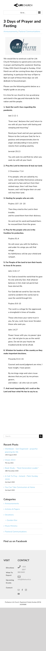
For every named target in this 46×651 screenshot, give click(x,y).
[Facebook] (22, 590)
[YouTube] (19, 594)
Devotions (9, 514)
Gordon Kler (12, 520)
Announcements (11, 31)
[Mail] (19, 590)
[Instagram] (26, 590)
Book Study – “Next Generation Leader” (22, 468)
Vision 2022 (10, 460)
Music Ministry (11, 526)
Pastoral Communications (29, 31)
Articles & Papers (12, 509)
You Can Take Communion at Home (20, 487)
